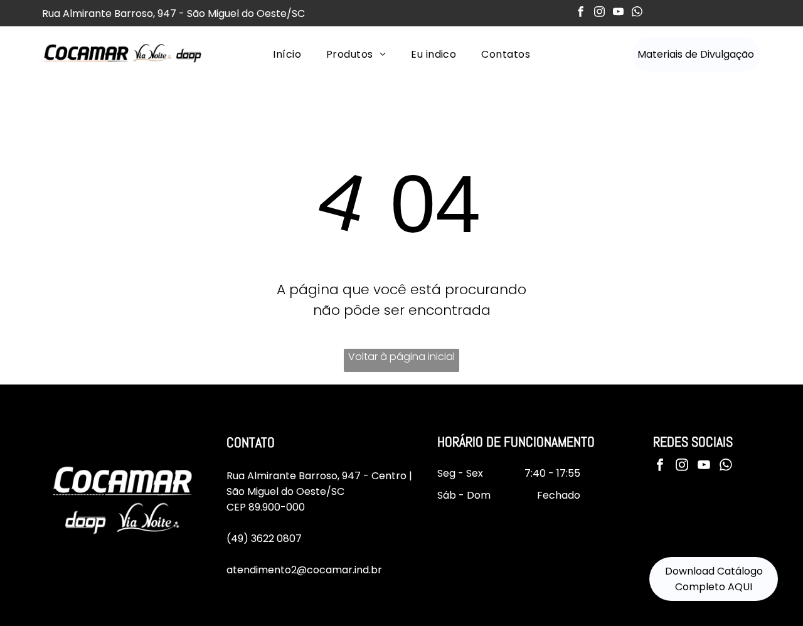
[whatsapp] (637, 13)
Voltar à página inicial (401, 356)
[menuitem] (287, 54)
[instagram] (599, 13)
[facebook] (580, 13)
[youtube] (618, 13)
